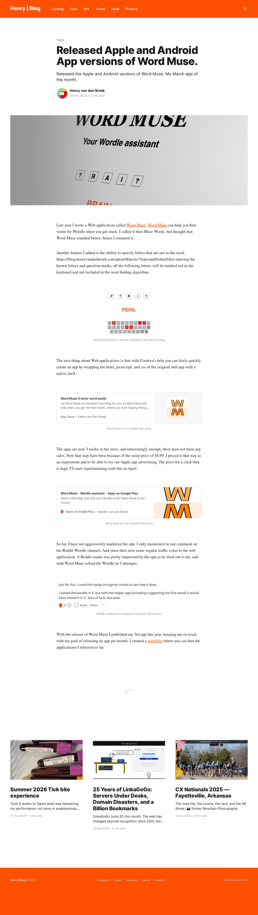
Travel (100, 9)
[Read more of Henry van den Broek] (62, 93)
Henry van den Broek (87, 91)
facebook (132, 880)
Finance (132, 9)
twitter (146, 880)
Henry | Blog (25, 8)
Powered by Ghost (236, 879)
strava (118, 880)
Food (115, 9)
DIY (86, 9)
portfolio (155, 640)
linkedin (160, 880)
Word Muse (136, 225)
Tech (73, 9)
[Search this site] (245, 9)
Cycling (57, 9)
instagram (103, 880)
